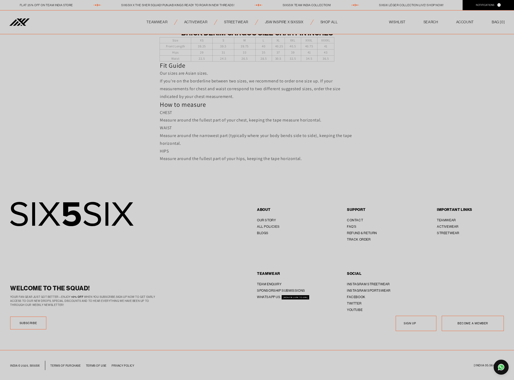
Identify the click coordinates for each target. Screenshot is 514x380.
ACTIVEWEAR (195, 22)
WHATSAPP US (269, 297)
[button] (498, 22)
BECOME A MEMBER (473, 323)
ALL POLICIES (268, 227)
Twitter (354, 303)
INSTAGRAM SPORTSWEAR (369, 290)
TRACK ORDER (359, 239)
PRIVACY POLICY (123, 365)
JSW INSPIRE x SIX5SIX (284, 22)
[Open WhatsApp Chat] (501, 367)
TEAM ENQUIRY (269, 284)
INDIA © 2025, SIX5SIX (25, 365)
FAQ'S (352, 227)
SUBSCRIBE (28, 323)
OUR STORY (266, 220)
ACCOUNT (465, 22)
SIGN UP (410, 323)
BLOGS (263, 233)
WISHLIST (397, 22)
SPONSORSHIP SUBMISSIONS (281, 290)
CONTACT (355, 220)
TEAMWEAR (156, 22)
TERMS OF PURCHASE (65, 365)
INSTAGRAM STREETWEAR (368, 284)
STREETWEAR (236, 22)
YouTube (354, 310)
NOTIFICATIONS (488, 5)
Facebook (356, 297)
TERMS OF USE (96, 365)
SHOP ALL (329, 22)
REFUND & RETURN (362, 233)
